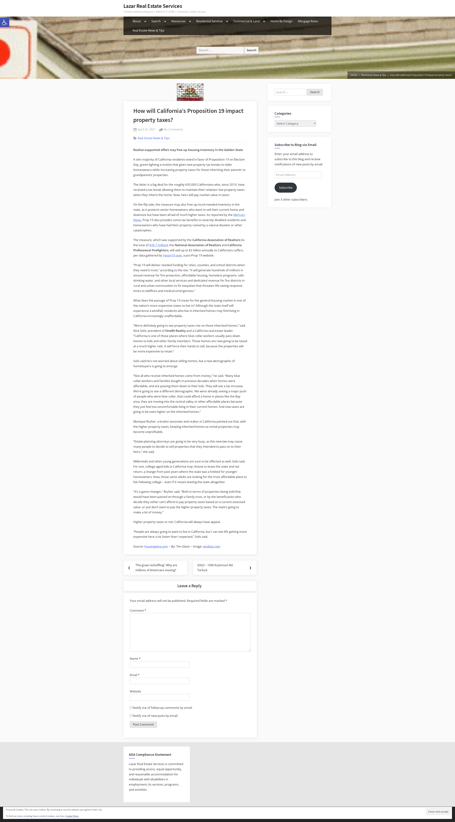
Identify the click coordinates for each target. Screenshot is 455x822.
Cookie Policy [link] (72, 816)
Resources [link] (179, 21)
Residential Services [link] (209, 21)
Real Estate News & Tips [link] (148, 30)
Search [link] (156, 21)
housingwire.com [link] (156, 546)
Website (135, 691)
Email (135, 675)
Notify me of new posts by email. (155, 716)
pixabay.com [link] (211, 546)
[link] (4, 22)
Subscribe (286, 187)
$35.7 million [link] (158, 245)
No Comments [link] (173, 129)
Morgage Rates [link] (308, 21)
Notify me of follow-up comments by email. (162, 708)
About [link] (137, 21)
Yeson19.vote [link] (172, 255)
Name (135, 658)
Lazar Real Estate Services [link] (153, 6)
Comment (138, 610)
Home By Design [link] (282, 21)
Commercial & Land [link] (246, 21)
